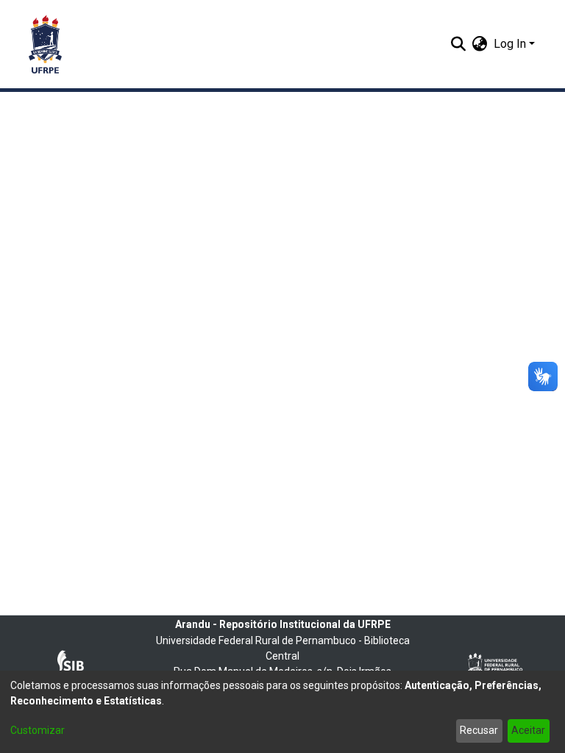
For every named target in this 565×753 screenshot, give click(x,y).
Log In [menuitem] (510, 44)
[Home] (45, 44)
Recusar (479, 730)
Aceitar (528, 730)
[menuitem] (480, 44)
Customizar (37, 730)
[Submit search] (458, 44)
